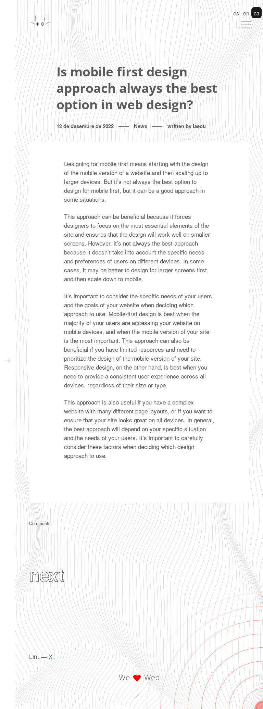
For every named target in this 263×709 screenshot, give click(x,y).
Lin (34, 656)
